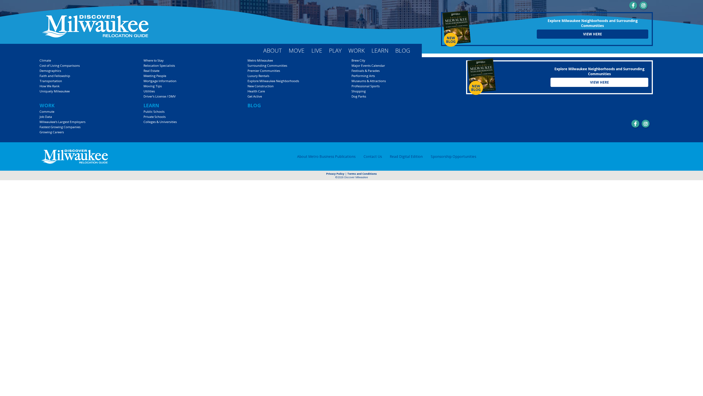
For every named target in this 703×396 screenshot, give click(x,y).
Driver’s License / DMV (160, 96)
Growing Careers (52, 132)
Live (316, 50)
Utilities (149, 91)
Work (356, 50)
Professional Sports (366, 86)
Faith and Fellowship (55, 76)
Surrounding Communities (267, 65)
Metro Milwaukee (260, 60)
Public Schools (154, 111)
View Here (592, 34)
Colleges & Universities (160, 122)
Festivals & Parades (366, 71)
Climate (45, 60)
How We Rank (49, 86)
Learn (379, 50)
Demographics (50, 71)
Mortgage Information (160, 81)
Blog (402, 50)
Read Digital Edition (406, 156)
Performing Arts (363, 76)
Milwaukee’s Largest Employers (62, 122)
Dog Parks (359, 96)
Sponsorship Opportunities (453, 156)
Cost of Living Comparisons (60, 65)
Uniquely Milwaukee (55, 91)
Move (296, 50)
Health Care (256, 91)
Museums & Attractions (369, 81)
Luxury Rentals (258, 76)
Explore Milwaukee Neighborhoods (273, 81)
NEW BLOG (451, 39)
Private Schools (155, 117)
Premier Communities (264, 71)
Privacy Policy (335, 173)
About (272, 50)
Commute (47, 111)
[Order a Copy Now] (456, 28)
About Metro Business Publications (326, 156)
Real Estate (151, 71)
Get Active (255, 96)
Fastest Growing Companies (60, 127)
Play (335, 50)
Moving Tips (153, 86)
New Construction (261, 86)
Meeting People (155, 76)
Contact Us (373, 156)
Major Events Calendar (368, 65)
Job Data (46, 117)
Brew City (358, 60)
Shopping (359, 91)
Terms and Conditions (362, 173)
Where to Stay (154, 60)
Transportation (51, 81)
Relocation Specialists (159, 65)
